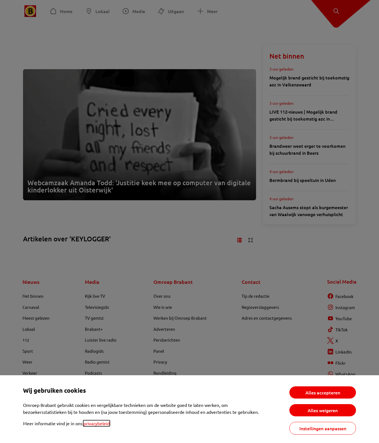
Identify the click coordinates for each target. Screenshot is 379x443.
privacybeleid (97, 423)
